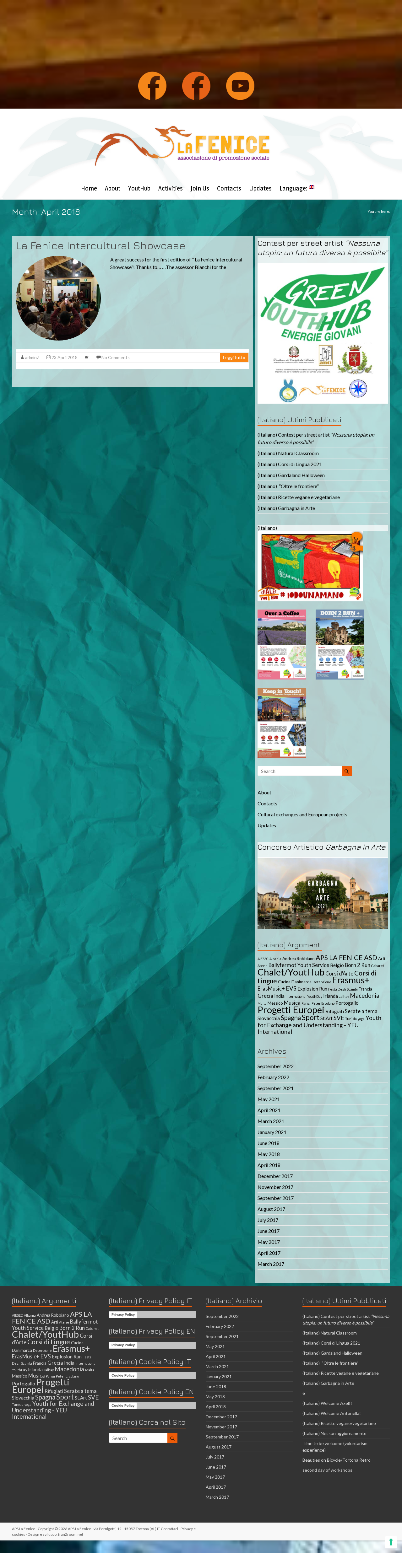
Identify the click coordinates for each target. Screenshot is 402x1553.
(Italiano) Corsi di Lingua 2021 (290, 464)
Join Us (200, 188)
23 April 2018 (65, 357)
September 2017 (276, 1198)
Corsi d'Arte (339, 973)
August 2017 (271, 1209)
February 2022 (273, 1077)
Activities (170, 188)
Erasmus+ (350, 980)
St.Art (326, 1018)
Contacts (229, 188)
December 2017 (275, 1176)
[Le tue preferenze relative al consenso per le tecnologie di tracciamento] (391, 1542)
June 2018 (269, 1143)
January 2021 (272, 1132)
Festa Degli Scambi (343, 989)
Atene (263, 966)
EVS (291, 988)
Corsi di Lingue (48, 1342)
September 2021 (276, 1088)
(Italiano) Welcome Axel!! (327, 1403)
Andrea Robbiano (298, 958)
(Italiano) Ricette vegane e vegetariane (299, 497)
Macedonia (364, 995)
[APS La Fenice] (182, 116)
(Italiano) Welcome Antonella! (331, 1413)
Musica (292, 1003)
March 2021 (271, 1121)
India (279, 996)
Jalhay (344, 996)
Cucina (284, 981)
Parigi (306, 1003)
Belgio (337, 965)
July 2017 (268, 1220)
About (112, 188)
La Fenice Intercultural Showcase (101, 245)
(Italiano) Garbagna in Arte (286, 508)
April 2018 (269, 1165)
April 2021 (269, 1110)
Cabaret (377, 966)
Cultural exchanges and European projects (302, 814)
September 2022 (276, 1066)
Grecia (265, 996)
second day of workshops (327, 1470)
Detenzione (321, 982)
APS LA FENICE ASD (346, 958)
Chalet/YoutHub (291, 971)
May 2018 (269, 1154)
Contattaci (169, 1528)
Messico (275, 1003)
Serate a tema (361, 1011)
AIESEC (263, 959)
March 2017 (271, 1264)
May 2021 (269, 1099)
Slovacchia (269, 1018)
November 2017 (275, 1187)
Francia (365, 988)
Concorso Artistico (321, 846)
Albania (275, 959)
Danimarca (301, 981)
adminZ (32, 357)
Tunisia (351, 1019)
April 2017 (269, 1253)
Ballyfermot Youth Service (299, 965)
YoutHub (139, 188)
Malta (262, 1003)
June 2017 (269, 1231)
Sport (310, 1017)
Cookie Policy (122, 1375)
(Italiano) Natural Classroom (288, 453)
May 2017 (269, 1242)
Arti (381, 958)
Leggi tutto (234, 357)
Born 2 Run (357, 965)
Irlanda (330, 996)
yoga (361, 1019)
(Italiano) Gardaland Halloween (291, 475)
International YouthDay (303, 996)
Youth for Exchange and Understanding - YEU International (319, 1024)
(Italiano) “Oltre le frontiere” (288, 486)
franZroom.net (70, 1534)
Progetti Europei (291, 1009)
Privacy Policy (123, 1314)
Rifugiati (334, 1011)
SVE (339, 1017)
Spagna (291, 1017)
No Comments (115, 357)
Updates (260, 188)
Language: (294, 188)
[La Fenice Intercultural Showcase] (58, 259)
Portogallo (347, 1003)
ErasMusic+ (271, 989)
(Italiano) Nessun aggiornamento (334, 1433)
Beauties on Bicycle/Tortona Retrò (336, 1460)
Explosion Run (312, 988)
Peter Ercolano (323, 1003)
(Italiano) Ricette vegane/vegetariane (339, 1423)
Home (89, 188)
